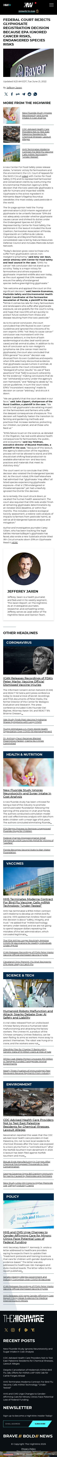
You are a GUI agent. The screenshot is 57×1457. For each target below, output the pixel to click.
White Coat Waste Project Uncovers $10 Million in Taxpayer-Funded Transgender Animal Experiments (28, 1061)
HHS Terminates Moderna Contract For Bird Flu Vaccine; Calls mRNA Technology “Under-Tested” (37, 153)
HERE (15, 543)
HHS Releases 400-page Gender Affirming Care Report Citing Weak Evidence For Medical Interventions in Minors (28, 1298)
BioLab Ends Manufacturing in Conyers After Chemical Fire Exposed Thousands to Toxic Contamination (26, 1164)
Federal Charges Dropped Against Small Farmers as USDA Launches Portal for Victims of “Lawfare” (28, 840)
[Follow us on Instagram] (13, 1330)
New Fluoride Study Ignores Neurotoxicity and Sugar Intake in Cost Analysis (37, 115)
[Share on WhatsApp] (35, 94)
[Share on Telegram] (24, 94)
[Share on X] (6, 94)
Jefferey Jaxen (14, 88)
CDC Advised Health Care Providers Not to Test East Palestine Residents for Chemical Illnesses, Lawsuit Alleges (36, 134)
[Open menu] (51, 5)
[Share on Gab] (18, 94)
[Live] (28, 5)
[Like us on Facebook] (19, 1330)
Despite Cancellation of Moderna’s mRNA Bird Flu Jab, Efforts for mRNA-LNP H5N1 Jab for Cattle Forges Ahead (27, 1373)
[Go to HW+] (7, 5)
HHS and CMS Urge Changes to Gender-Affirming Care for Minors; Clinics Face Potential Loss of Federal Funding (28, 1397)
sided (25, 176)
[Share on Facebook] (12, 94)
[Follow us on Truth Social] (33, 1330)
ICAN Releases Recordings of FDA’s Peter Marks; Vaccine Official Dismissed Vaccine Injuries (28, 681)
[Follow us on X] (6, 1330)
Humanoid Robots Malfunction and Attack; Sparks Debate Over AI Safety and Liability (28, 1014)
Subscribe (40, 1424)
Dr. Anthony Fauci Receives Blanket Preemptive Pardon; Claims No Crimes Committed (23, 741)
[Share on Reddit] (29, 94)
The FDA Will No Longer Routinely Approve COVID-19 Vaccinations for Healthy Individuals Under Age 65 (27, 943)
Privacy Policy (28, 1449)
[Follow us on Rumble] (26, 1330)
